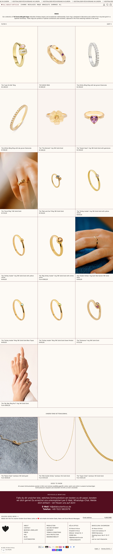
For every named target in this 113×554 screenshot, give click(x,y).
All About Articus (10, 547)
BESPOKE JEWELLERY (31, 530)
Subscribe (108, 517)
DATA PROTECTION (53, 534)
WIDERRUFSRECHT (53, 537)
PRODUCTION (51, 525)
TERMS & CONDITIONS (54, 532)
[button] (107, 4)
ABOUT (26, 525)
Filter (3, 24)
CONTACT (27, 528)
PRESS (26, 532)
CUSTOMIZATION (29, 539)
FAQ (25, 534)
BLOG (25, 537)
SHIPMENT (50, 530)
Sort (108, 24)
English (97, 548)
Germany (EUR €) (105, 548)
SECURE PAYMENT (53, 528)
